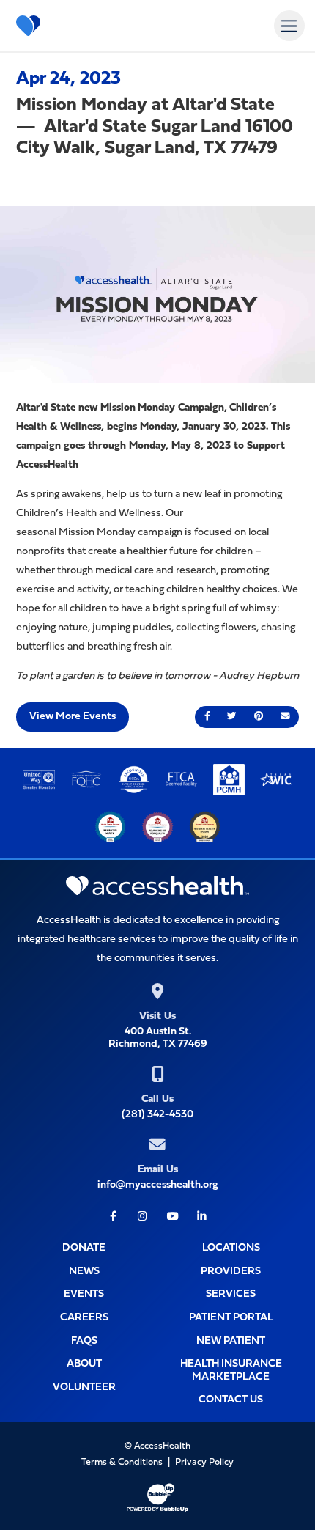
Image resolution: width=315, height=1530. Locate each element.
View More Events (72, 716)
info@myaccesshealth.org (157, 1185)
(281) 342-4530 (157, 1114)
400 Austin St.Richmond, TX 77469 (157, 1038)
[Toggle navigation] (289, 25)
